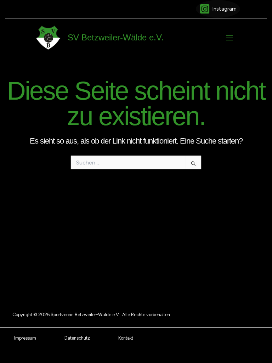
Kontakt (125, 338)
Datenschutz (77, 338)
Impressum (25, 338)
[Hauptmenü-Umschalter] (229, 38)
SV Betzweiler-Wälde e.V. (116, 37)
